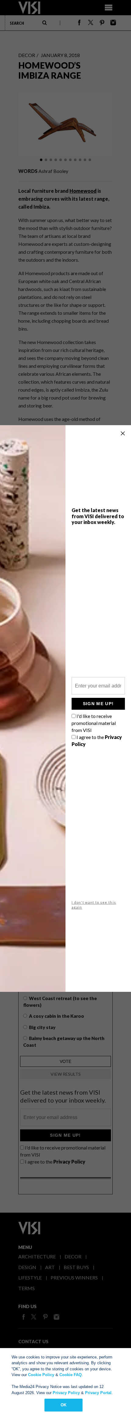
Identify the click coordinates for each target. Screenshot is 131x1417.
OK (63, 1405)
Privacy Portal (98, 1392)
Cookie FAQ (70, 1374)
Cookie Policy (41, 1374)
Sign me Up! (98, 703)
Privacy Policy (66, 1392)
